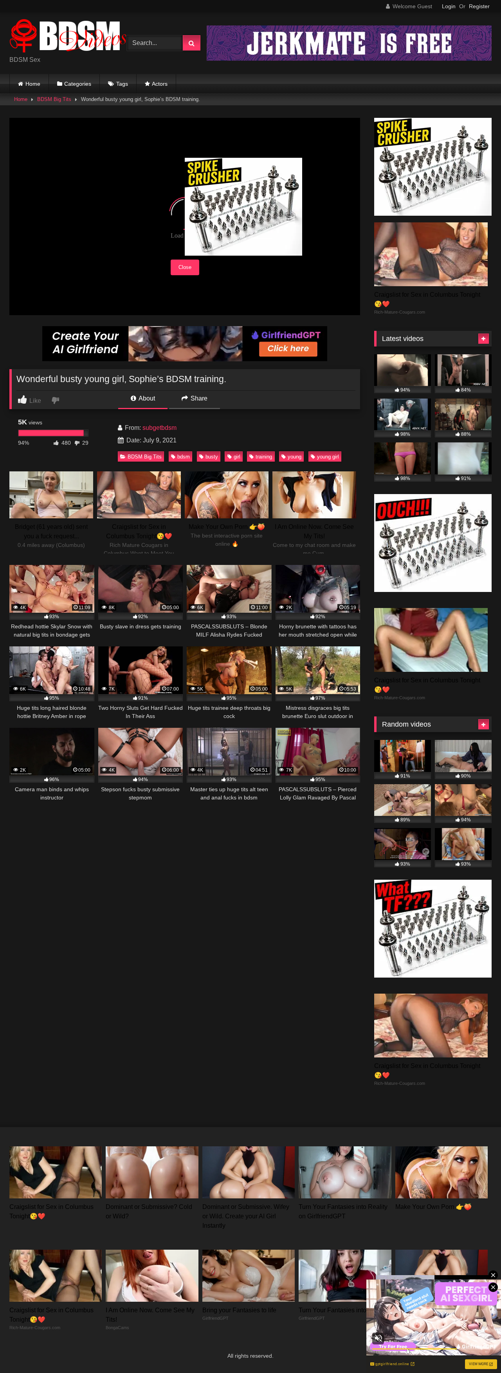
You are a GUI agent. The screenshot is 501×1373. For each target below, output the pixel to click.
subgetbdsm (159, 427)
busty (211, 457)
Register (479, 6)
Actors (160, 84)
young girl (328, 457)
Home (32, 84)
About (146, 398)
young (294, 457)
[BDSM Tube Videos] (68, 37)
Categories (77, 84)
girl (237, 457)
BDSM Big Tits (54, 99)
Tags (122, 84)
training (264, 457)
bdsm (183, 457)
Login (449, 6)
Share (198, 398)
